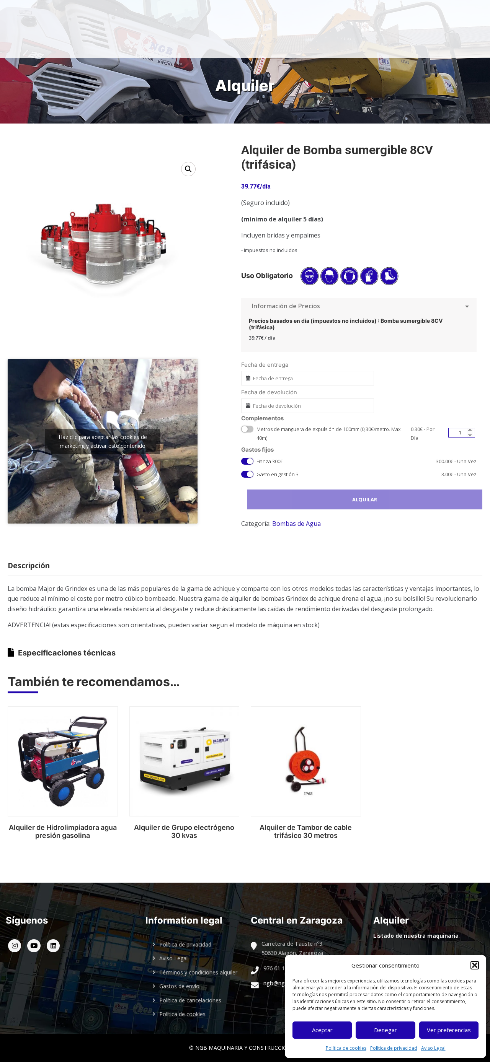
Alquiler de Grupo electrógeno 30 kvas (184, 831)
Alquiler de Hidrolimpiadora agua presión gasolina (63, 831)
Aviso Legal (433, 1048)
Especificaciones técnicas (67, 652)
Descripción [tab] (29, 566)
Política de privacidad (393, 1048)
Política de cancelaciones (190, 1000)
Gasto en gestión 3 (366, 474)
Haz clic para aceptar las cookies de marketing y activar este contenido (103, 441)
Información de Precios (284, 306)
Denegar (385, 1030)
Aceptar (322, 1030)
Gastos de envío (179, 986)
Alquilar (364, 499)
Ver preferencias (449, 1030)
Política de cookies (346, 1048)
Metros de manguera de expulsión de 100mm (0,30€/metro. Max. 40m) (345, 433)
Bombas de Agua (296, 523)
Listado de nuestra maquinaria (416, 935)
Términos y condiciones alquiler (198, 972)
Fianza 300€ (366, 461)
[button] (475, 965)
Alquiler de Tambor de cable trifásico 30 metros (306, 831)
